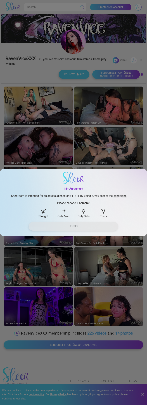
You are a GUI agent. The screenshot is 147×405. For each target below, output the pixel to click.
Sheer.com (17, 196)
